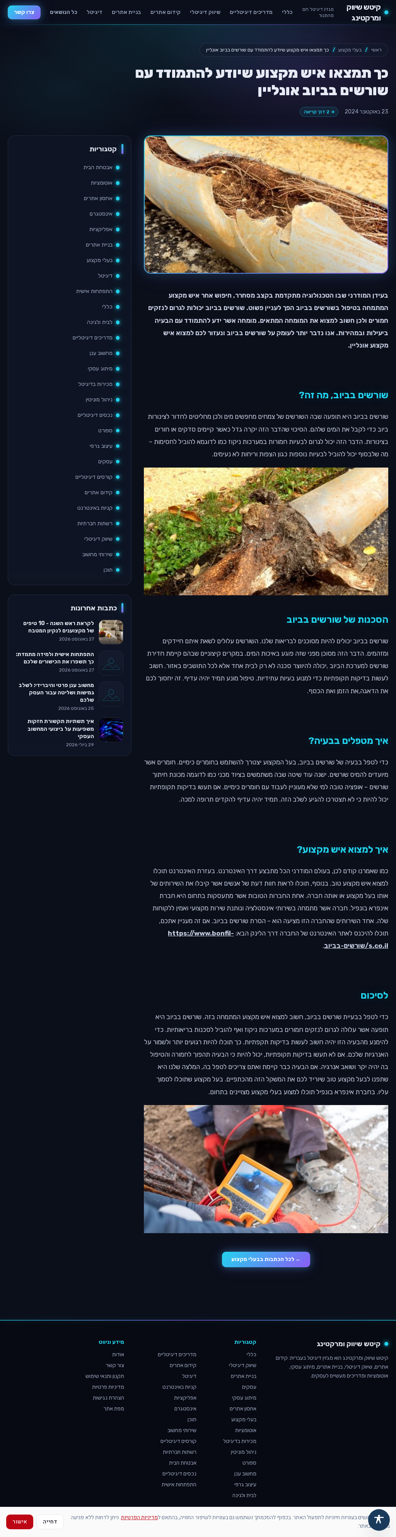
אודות (118, 1354)
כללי (287, 12)
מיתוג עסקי (100, 368)
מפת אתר (114, 1408)
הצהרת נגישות (108, 1398)
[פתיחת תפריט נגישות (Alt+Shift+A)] (379, 1520)
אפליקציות (101, 229)
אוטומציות (102, 183)
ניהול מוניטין (99, 399)
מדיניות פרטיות (108, 1387)
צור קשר (115, 1365)
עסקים (105, 461)
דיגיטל (94, 12)
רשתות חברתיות (95, 523)
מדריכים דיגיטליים (251, 12)
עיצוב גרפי (101, 446)
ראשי (376, 50)
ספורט (105, 430)
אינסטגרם (101, 214)
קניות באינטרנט (95, 508)
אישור (19, 1522)
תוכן (108, 570)
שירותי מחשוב (97, 554)
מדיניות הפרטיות (139, 1517)
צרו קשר (24, 12)
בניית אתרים (126, 12)
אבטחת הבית (98, 167)
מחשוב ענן (101, 353)
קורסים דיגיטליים (94, 477)
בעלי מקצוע (350, 50)
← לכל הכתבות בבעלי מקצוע (266, 1259)
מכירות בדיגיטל (95, 384)
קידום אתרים (165, 12)
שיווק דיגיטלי (205, 12)
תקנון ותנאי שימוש (104, 1376)
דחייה (50, 1522)
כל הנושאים (63, 12)
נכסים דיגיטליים (95, 415)
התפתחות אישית (94, 291)
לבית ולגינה (100, 322)
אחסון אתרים (98, 198)
